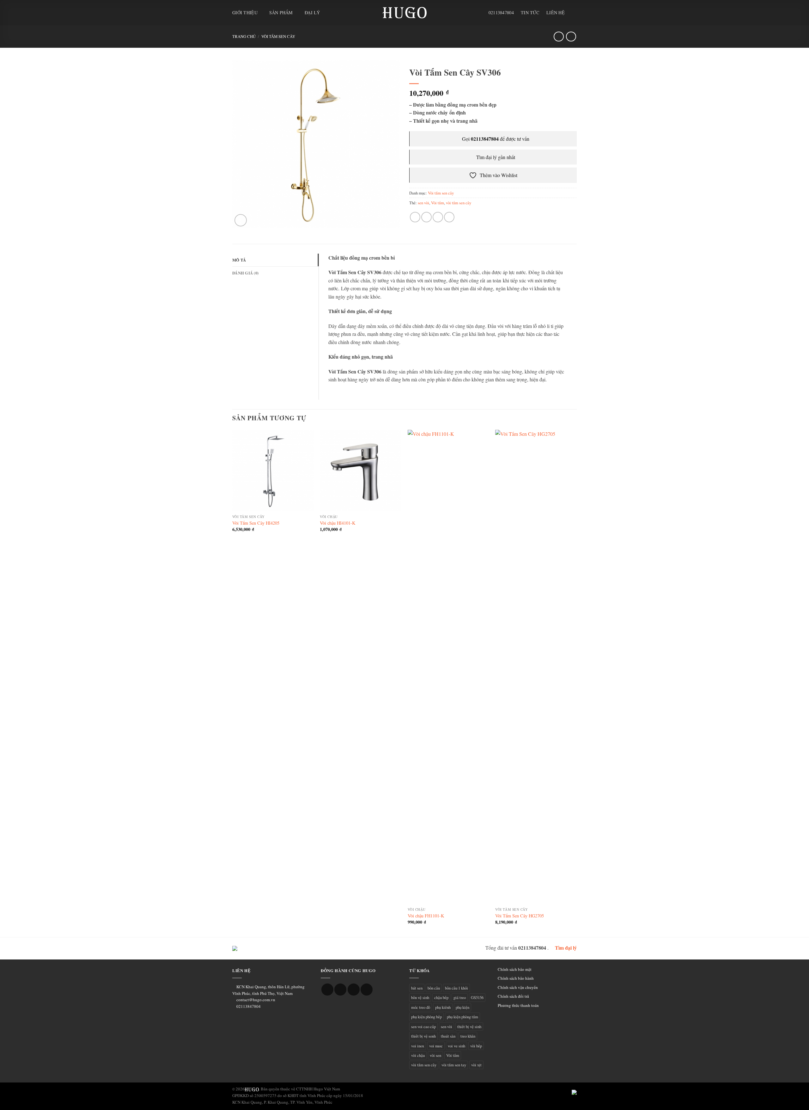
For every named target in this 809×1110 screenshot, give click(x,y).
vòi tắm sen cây (458, 203)
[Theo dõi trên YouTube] (367, 990)
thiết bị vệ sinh (469, 1026)
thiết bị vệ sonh (423, 1036)
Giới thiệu (245, 12)
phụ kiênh (443, 1007)
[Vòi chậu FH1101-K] (448, 667)
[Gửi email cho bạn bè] (438, 217)
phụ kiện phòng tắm (462, 1017)
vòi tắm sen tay (453, 1065)
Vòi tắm (437, 203)
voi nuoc (436, 1046)
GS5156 (477, 997)
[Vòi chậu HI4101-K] (360, 470)
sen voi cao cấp (423, 1026)
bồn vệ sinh (420, 997)
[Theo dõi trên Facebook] (327, 990)
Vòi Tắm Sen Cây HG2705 (519, 916)
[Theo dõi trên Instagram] (340, 990)
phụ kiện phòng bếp (426, 1017)
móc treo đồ (420, 1007)
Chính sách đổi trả (513, 996)
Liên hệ (555, 12)
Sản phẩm (281, 12)
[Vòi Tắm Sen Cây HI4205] (273, 470)
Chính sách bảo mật (515, 969)
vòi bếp (476, 1046)
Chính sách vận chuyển (518, 987)
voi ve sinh (456, 1046)
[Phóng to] (240, 220)
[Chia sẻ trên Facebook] (415, 217)
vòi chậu (418, 1055)
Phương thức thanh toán (518, 1005)
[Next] (576, 682)
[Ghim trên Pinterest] (449, 217)
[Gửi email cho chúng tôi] (354, 990)
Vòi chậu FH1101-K (426, 916)
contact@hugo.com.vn (255, 999)
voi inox (417, 1046)
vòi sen (435, 1055)
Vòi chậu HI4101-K (337, 523)
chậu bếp (441, 997)
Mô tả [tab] (239, 260)
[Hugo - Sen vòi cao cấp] (404, 12)
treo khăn (467, 1036)
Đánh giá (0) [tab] (245, 273)
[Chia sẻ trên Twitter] (426, 217)
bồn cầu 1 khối (456, 988)
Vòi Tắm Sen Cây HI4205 (255, 523)
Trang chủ (244, 36)
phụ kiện (462, 1007)
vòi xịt (476, 1065)
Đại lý (312, 12)
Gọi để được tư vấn (495, 138)
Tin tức (530, 12)
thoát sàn (448, 1036)
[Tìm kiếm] (574, 12)
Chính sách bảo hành (516, 978)
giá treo (459, 997)
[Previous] (232, 682)
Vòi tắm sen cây (278, 36)
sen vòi (423, 203)
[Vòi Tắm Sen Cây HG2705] (536, 667)
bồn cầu (434, 988)
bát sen (417, 988)
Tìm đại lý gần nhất (495, 157)
